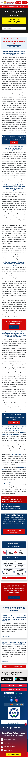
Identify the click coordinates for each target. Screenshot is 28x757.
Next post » (12, 506)
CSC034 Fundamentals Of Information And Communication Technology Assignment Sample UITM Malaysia (14, 618)
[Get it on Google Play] (21, 679)
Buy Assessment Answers (14, 578)
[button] (2, 2)
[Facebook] (11, 700)
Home (3, 6)
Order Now (18, 2)
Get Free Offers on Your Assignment (14, 531)
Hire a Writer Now (13, 754)
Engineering (5, 661)
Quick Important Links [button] (13, 685)
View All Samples (19, 666)
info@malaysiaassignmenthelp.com (15, 697)
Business (15, 6)
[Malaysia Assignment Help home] (9, 2)
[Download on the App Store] (7, 679)
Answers (9, 6)
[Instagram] (16, 700)
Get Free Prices (14, 597)
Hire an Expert (14, 422)
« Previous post (12, 499)
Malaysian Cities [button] (13, 689)
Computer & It (6, 636)
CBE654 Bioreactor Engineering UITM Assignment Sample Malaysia (14, 643)
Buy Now (14, 142)
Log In (24, 2)
